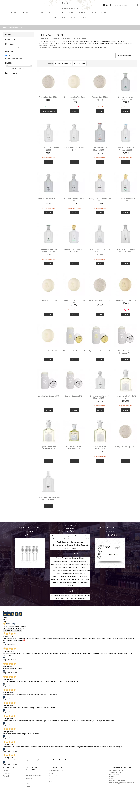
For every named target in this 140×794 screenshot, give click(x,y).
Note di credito (53, 776)
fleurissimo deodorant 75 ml (74, 351)
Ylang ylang (84, 582)
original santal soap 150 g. (125, 300)
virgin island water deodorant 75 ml (125, 352)
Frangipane (67, 564)
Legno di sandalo (72, 567)
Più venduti (6, 776)
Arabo (77, 536)
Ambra (58, 558)
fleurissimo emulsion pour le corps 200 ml (74, 250)
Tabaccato (85, 545)
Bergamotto (66, 558)
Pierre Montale (70, 598)
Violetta (76, 582)
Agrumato (70, 536)
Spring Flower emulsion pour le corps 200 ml (49, 499)
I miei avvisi (52, 784)
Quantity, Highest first (126, 56)
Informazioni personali (56, 770)
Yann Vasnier (81, 598)
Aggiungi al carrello (48, 111)
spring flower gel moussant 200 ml (100, 200)
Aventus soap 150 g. (100, 97)
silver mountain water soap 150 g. (74, 98)
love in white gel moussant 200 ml (48, 149)
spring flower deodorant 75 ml (100, 352)
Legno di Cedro (60, 567)
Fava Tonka (54, 564)
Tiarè (87, 579)
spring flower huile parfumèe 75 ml (48, 448)
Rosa (82, 579)
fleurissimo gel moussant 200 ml (126, 200)
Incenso (83, 564)
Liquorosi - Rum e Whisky (59, 570)
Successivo (18, 631)
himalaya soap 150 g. (48, 351)
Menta (87, 570)
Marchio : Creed (80, 63)
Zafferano (70, 585)
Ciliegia (81, 558)
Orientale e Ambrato (58, 545)
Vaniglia (63, 582)
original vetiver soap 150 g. (49, 300)
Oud (85, 576)
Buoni (50, 781)
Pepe (74, 579)
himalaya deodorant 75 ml (74, 396)
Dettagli (74, 111)
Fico (61, 564)
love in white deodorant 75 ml (48, 397)
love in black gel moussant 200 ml (74, 149)
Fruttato (87, 539)
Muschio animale (66, 573)
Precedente (8, 631)
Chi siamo (29, 778)
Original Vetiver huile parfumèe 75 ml (74, 448)
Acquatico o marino (59, 536)
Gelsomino (76, 564)
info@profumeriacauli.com (124, 783)
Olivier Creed (59, 598)
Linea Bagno (10, 44)
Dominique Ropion (83, 595)
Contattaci (29, 783)
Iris (88, 564)
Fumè (59, 542)
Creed (9, 55)
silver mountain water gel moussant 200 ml (100, 397)
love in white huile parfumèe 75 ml (99, 448)
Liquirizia (82, 567)
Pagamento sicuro (32, 781)
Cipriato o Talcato (56, 539)
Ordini (51, 773)
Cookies (28, 789)
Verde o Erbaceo (70, 548)
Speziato (77, 545)
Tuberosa (55, 582)
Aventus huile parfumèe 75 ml (125, 397)
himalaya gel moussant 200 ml (74, 200)
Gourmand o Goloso (69, 542)
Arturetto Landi (70, 595)
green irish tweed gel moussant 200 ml (48, 250)
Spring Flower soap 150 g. (125, 447)
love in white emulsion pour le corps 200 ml (100, 250)
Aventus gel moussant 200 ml (48, 200)
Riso (78, 579)
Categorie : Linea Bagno (64, 63)
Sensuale (70, 545)
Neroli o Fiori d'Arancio (75, 576)
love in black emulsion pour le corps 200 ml (126, 250)
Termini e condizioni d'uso (34, 775)
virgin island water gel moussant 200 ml (125, 149)
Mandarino (72, 570)
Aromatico (84, 536)
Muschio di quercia (59, 576)
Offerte (5, 770)
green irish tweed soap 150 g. (74, 301)
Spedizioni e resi (31, 773)
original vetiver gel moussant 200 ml (125, 98)
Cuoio (76, 561)
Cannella (75, 558)
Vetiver (69, 582)
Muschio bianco (79, 573)
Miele (57, 573)
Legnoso (80, 542)
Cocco (70, 561)
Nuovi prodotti (7, 773)
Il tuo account (56, 767)
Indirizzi (51, 778)
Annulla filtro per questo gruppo (14, 47)
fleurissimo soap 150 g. (48, 97)
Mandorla (80, 570)
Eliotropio (82, 561)
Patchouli (54, 579)
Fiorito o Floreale (77, 539)
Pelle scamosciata (65, 579)
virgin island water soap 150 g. (100, 301)
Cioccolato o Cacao (61, 561)
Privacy (28, 786)
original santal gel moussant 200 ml (100, 149)
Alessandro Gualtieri (57, 595)
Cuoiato (67, 539)
